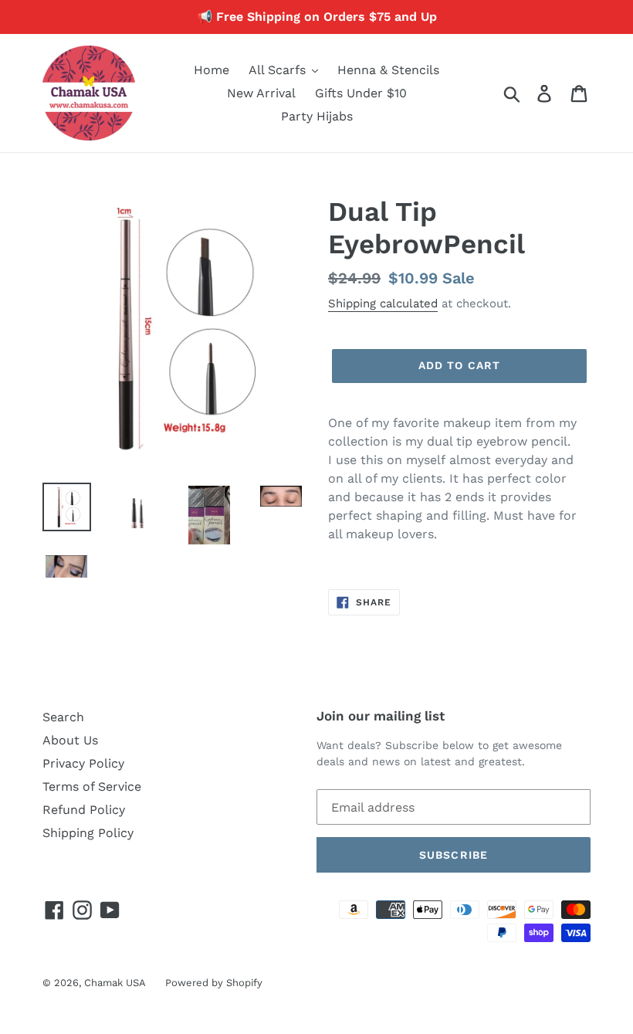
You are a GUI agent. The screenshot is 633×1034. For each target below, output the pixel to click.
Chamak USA (115, 982)
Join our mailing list (380, 716)
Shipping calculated (383, 303)
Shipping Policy (88, 833)
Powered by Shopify (213, 982)
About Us (70, 740)
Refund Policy (83, 809)
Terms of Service (91, 786)
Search (63, 717)
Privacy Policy (83, 763)
